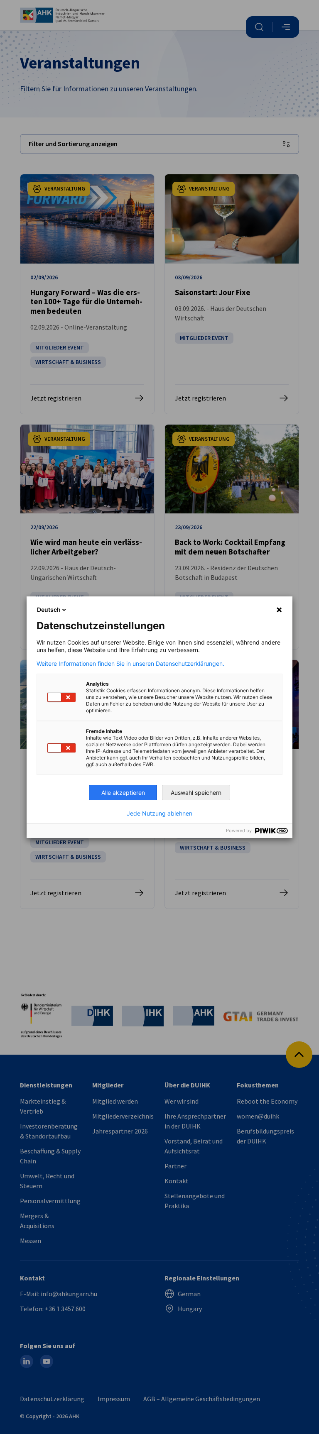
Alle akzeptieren (123, 792)
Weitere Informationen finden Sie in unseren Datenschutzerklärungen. (130, 663)
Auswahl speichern (196, 792)
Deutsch (49, 609)
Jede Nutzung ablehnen (159, 813)
